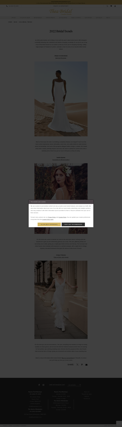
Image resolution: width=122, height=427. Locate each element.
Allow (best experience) (49, 224)
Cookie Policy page (47, 219)
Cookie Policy (62, 217)
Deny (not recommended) (73, 224)
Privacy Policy (52, 217)
